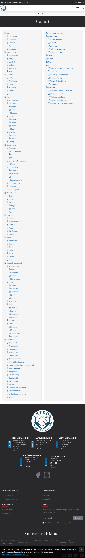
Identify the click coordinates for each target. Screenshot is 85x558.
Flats (11, 77)
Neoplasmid (13, 371)
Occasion (14, 291)
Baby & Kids (11, 192)
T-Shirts (12, 320)
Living (11, 141)
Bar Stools (15, 135)
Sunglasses (15, 279)
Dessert (12, 243)
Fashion (12, 202)
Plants (13, 122)
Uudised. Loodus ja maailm (61, 90)
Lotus (11, 218)
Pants (11, 304)
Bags (8, 33)
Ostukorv (51, 55)
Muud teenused (15, 368)
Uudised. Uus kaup (57, 97)
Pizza (11, 253)
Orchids (12, 224)
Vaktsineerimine (16, 390)
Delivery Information (59, 74)
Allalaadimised (56, 52)
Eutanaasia (13, 349)
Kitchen (12, 132)
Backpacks (13, 36)
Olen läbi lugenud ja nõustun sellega (62, 523)
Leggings (14, 314)
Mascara (12, 68)
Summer (14, 298)
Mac (12, 157)
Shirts (13, 330)
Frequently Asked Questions (61, 68)
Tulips (11, 234)
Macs (13, 164)
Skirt (13, 294)
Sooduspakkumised (55, 33)
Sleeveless (15, 333)
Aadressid (54, 45)
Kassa (50, 58)
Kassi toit (12, 301)
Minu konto (52, 36)
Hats (13, 269)
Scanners (15, 176)
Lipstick (12, 61)
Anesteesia (13, 346)
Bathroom (13, 103)
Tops (11, 323)
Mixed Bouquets (15, 221)
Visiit (11, 397)
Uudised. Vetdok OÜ (58, 100)
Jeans (13, 310)
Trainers (12, 93)
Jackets (14, 326)
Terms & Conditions (58, 81)
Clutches (12, 39)
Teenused (10, 339)
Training (14, 317)
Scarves (14, 275)
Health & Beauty (13, 52)
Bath (11, 196)
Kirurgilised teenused (17, 362)
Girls (13, 208)
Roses (11, 227)
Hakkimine (13, 352)
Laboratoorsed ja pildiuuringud (21, 365)
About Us (54, 71)
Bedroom (12, 106)
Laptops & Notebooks (17, 160)
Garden (12, 116)
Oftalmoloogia (14, 374)
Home (9, 97)
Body (11, 58)
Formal (12, 42)
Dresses (12, 282)
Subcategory (16, 151)
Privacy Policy (56, 77)
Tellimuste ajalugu (57, 49)
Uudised (51, 87)
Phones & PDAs (15, 183)
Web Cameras (16, 180)
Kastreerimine (15, 358)
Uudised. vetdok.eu (58, 93)
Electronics (11, 144)
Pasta (11, 250)
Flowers (14, 119)
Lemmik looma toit (14, 263)
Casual (13, 285)
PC (12, 154)
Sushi (11, 259)
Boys (13, 205)
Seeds (13, 125)
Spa (10, 71)
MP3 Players (14, 189)
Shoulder (12, 49)
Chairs (13, 138)
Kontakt (53, 84)
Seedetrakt (13, 377)
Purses (11, 45)
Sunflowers (13, 231)
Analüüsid (13, 342)
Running (12, 87)
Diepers (12, 199)
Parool (53, 42)
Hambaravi (13, 355)
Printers (14, 173)
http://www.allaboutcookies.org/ (15, 554)
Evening (14, 288)
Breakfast (13, 240)
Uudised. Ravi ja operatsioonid (62, 103)
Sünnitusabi (13, 381)
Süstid (11, 384)
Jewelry (14, 272)
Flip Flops (13, 81)
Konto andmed (56, 39)
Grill (11, 247)
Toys (11, 211)
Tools (13, 128)
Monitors (15, 170)
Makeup (12, 65)
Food (9, 237)
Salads (11, 256)
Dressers (14, 113)
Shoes (11, 90)
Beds (13, 109)
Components (14, 167)
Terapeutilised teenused (18, 387)
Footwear (10, 74)
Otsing (50, 61)
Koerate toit (14, 266)
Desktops (12, 148)
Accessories (14, 55)
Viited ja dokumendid (17, 393)
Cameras (12, 186)
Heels (11, 84)
